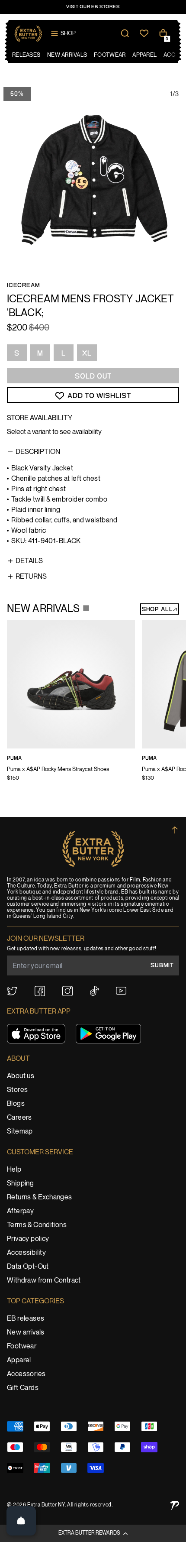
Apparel (19, 1360)
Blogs (16, 1104)
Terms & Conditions (37, 1225)
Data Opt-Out (28, 1266)
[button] (93, 1533)
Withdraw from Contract (44, 1280)
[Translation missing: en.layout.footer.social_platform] (12, 991)
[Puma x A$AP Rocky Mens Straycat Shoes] (71, 706)
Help (14, 1169)
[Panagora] (174, 1505)
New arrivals (26, 1332)
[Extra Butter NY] (28, 33)
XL (87, 353)
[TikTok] (94, 991)
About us (20, 1076)
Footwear (21, 1346)
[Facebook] (40, 991)
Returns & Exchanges (39, 1197)
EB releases (25, 1318)
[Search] (125, 33)
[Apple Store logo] (36, 1033)
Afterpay (20, 1211)
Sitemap (20, 1131)
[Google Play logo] (108, 1033)
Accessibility (26, 1253)
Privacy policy (28, 1239)
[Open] (21, 1521)
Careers (19, 1117)
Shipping (20, 1183)
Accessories (26, 1374)
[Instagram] (67, 991)
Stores (17, 1090)
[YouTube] (121, 991)
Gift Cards (22, 1388)
